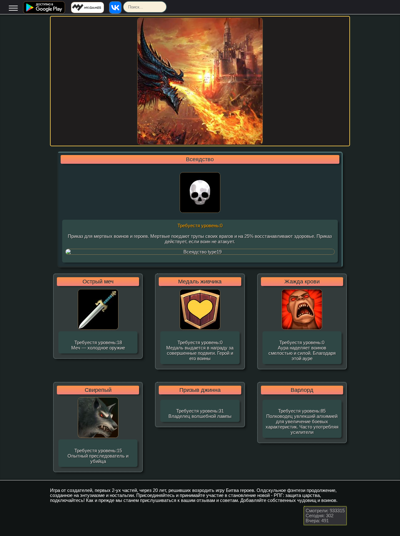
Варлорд (302, 390)
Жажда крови (302, 281)
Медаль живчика (200, 281)
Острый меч (97, 281)
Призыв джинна (200, 390)
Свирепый (98, 390)
